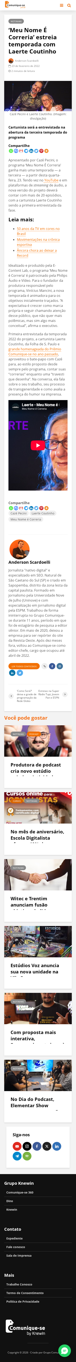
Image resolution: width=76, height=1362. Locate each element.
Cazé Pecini (19, 513)
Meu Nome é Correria (26, 519)
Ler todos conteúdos (24, 666)
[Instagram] (27, 1146)
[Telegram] (26, 151)
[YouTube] (17, 1146)
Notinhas (16, 21)
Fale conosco (15, 1247)
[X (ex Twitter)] (46, 1146)
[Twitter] (36, 151)
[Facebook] (16, 151)
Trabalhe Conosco (19, 1284)
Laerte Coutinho (43, 513)
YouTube (50, 180)
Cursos (17, 801)
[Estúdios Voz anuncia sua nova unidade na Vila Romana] (38, 941)
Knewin (11, 1210)
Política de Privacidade (22, 1301)
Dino (9, 1201)
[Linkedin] (31, 151)
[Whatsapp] (11, 151)
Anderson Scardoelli (26, 60)
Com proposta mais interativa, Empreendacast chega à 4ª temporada (38, 1041)
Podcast (34, 734)
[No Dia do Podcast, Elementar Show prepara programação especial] (38, 1075)
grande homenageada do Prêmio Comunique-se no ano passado (34, 351)
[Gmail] (21, 151)
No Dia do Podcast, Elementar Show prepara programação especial (36, 1108)
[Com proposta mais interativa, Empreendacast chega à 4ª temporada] (38, 1008)
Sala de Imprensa (18, 1255)
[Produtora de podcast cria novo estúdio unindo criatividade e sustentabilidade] (38, 740)
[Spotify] (27, 1156)
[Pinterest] (41, 151)
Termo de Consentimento (25, 1293)
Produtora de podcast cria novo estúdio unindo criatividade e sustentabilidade (36, 774)
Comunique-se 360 (19, 1192)
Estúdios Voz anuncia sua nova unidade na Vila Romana (35, 971)
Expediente (14, 1238)
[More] (46, 151)
